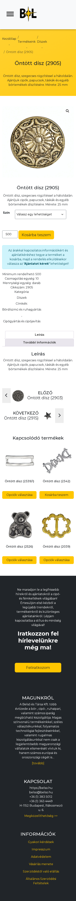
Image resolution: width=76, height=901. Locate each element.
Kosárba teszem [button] (56, 495)
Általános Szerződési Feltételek (41, 881)
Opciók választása (19, 495)
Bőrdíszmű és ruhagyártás (21, 309)
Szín (6, 212)
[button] (67, 111)
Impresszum (41, 849)
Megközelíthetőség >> (41, 816)
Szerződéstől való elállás (41, 871)
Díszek (22, 297)
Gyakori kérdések (41, 842)
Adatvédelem (41, 856)
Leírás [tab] (39, 334)
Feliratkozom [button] (38, 667)
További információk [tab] (39, 342)
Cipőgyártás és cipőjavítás (21, 321)
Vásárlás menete (41, 864)
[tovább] (38, 763)
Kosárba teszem (36, 235)
